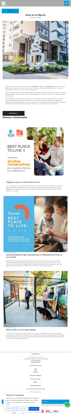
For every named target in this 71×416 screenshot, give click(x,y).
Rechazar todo (22, 409)
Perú (35, 370)
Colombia (35, 372)
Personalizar (10, 409)
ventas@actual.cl (35, 362)
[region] (22, 402)
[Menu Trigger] (66, 3)
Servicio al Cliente (36, 379)
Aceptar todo (34, 409)
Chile (35, 369)
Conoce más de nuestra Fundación (35, 389)
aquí (56, 104)
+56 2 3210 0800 (35, 360)
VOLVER (10, 11)
